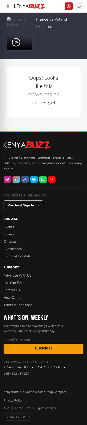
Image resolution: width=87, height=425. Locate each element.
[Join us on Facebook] (25, 179)
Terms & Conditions (18, 305)
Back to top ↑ (19, 416)
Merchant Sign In (23, 205)
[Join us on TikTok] (16, 179)
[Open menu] (8, 6)
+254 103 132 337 (16, 374)
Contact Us (12, 290)
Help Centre (12, 297)
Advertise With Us (17, 275)
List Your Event (15, 283)
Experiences (13, 249)
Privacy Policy (13, 400)
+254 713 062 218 (48, 367)
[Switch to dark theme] (79, 6)
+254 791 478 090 (16, 367)
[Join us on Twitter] (34, 179)
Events (9, 227)
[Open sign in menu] (69, 6)
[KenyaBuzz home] (27, 144)
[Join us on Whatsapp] (43, 179)
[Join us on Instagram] (7, 179)
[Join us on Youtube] (52, 179)
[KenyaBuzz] (29, 6)
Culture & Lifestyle (17, 256)
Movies (9, 234)
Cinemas (10, 241)
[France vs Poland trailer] (19, 33)
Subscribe (43, 349)
